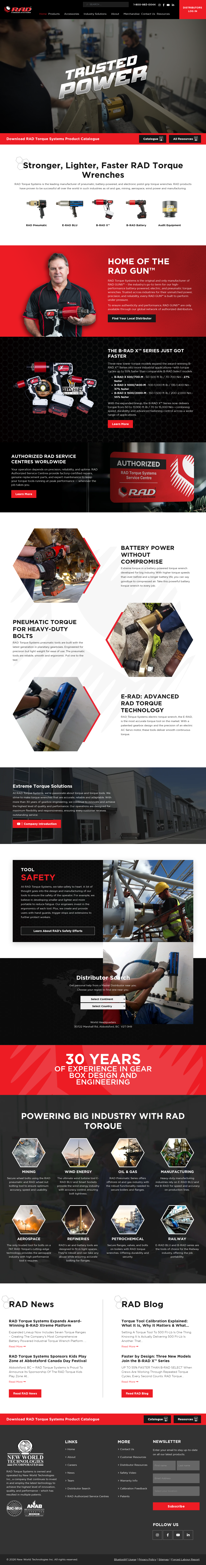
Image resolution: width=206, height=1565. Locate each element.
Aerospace (28, 1239)
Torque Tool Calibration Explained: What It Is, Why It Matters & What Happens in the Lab (155, 1325)
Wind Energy (78, 1172)
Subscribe (176, 1506)
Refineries (78, 1239)
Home (43, 14)
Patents (125, 1496)
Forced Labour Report (185, 1559)
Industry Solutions (95, 14)
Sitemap (164, 1559)
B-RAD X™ (103, 225)
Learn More (120, 424)
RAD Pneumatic (36, 225)
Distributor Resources (133, 1465)
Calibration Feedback (133, 1488)
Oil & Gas (127, 1172)
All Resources (183, 138)
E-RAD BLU (69, 225)
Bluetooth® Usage (125, 1559)
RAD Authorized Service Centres (88, 1496)
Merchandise (132, 14)
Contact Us (148, 14)
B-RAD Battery (136, 225)
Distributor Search (78, 1488)
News (71, 1473)
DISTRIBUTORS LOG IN (192, 9)
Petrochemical (128, 1239)
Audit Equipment (169, 225)
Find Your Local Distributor (132, 318)
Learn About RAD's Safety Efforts (57, 930)
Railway (177, 1239)
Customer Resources (133, 1457)
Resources (163, 14)
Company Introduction (40, 823)
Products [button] (54, 14)
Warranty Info (128, 1480)
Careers (72, 1465)
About (115, 14)
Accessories (71, 14)
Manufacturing (177, 1172)
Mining (29, 1172)
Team (70, 1480)
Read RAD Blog (137, 1393)
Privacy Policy (147, 1559)
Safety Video (128, 1473)
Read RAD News (25, 1393)
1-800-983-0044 (144, 4)
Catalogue (150, 138)
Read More (16, 1346)
